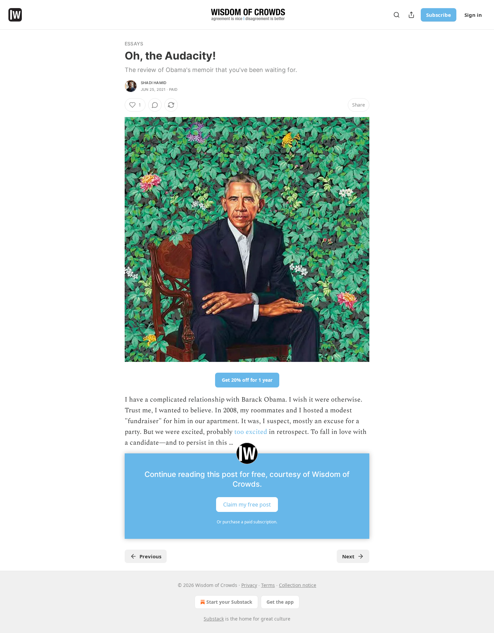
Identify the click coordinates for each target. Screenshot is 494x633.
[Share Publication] (411, 15)
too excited (250, 432)
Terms (268, 585)
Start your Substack (229, 602)
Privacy (249, 585)
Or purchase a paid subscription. (247, 522)
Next (348, 556)
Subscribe (438, 14)
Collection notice (297, 585)
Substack (214, 619)
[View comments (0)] (155, 105)
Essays (134, 43)
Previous (150, 556)
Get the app (280, 602)
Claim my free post (247, 504)
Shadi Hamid (153, 82)
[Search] (396, 15)
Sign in (473, 14)
